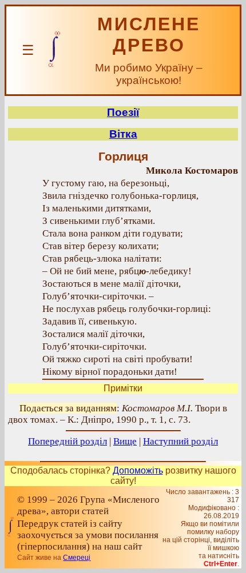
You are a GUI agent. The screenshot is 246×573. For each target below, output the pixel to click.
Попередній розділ (67, 441)
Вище (125, 441)
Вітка (123, 134)
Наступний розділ (180, 441)
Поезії (123, 112)
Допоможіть (138, 470)
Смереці (76, 558)
